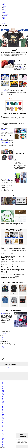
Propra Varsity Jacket (5, 14)
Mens (2, 2)
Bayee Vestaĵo (3, 313)
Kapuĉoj (4, 11)
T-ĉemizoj (4, 5)
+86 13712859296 (4, 333)
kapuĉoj (4, 3)
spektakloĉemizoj (9, 179)
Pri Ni (2, 16)
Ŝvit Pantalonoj (4, 12)
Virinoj (2, 337)
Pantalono (4, 4)
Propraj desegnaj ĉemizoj (20, 67)
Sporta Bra (4, 8)
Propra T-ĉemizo (3, 23)
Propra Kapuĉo (4, 13)
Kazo (2, 339)
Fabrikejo (4, 19)
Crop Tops (4, 7)
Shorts (3, 9)
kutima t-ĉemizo (4, 90)
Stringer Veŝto (4, 6)
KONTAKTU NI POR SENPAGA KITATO (5, 343)
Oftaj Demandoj (4, 18)
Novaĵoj (4, 17)
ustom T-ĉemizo (4, 51)
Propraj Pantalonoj (5, 15)
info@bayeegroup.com (4, 332)
